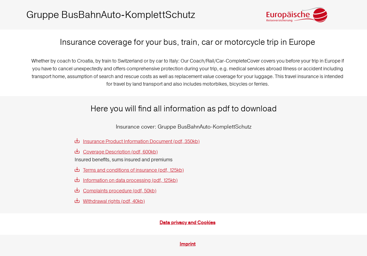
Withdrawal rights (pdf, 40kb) (114, 201)
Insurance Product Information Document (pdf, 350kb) (141, 141)
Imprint (188, 244)
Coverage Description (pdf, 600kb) (120, 152)
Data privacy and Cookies (187, 223)
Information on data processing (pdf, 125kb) (130, 180)
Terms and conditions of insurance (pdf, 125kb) (133, 170)
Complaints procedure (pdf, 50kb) (119, 191)
